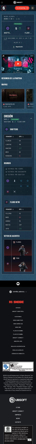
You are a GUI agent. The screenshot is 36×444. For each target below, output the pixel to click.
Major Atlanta (9, 16)
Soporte (18, 422)
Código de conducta (18, 353)
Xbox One (18, 327)
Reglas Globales (18, 350)
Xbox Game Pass (18, 320)
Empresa (18, 415)
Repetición (19, 47)
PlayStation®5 (18, 330)
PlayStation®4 (18, 334)
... (21, 16)
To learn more (22, 439)
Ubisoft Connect (18, 411)
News (18, 418)
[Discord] (18, 284)
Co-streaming (20, 8)
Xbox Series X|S (18, 323)
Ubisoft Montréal (18, 311)
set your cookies (9, 440)
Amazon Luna (18, 341)
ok (29, 439)
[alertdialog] (18, 435)
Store (18, 407)
